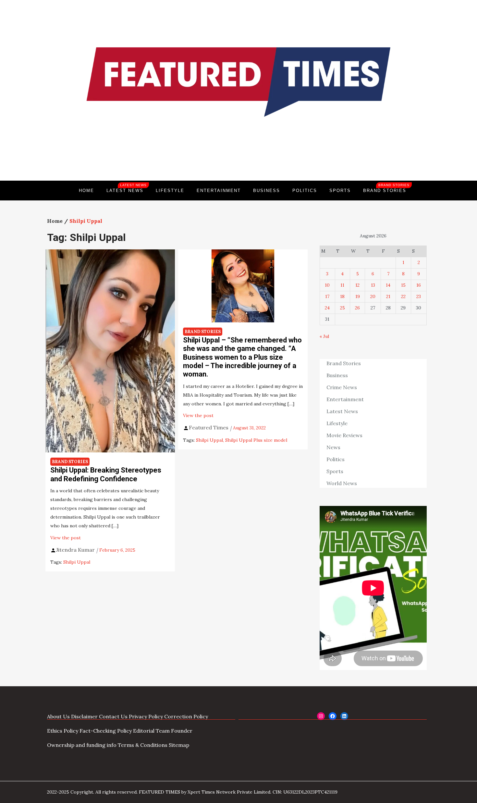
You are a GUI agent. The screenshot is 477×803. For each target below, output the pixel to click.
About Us (58, 716)
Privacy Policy (146, 716)
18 (342, 296)
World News (341, 483)
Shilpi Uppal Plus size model (256, 440)
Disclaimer (84, 716)
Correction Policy (186, 716)
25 (342, 308)
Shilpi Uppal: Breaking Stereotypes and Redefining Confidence (105, 474)
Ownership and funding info (81, 745)
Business (266, 190)
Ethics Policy (62, 730)
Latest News (126, 188)
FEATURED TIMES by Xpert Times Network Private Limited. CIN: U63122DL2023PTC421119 (238, 792)
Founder (181, 730)
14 (388, 285)
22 (403, 296)
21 (388, 296)
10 (327, 285)
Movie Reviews (344, 435)
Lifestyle (170, 190)
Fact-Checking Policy (106, 730)
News (333, 447)
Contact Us (113, 716)
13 (373, 285)
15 (403, 285)
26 (357, 308)
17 (327, 296)
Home (86, 190)
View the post (65, 538)
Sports (340, 190)
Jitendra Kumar (75, 549)
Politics (304, 190)
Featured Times (238, 158)
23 (418, 296)
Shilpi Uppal (76, 562)
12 (357, 285)
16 (418, 285)
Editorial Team (151, 730)
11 (342, 285)
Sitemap (179, 745)
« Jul (324, 336)
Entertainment (219, 190)
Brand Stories (386, 188)
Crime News (341, 387)
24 (327, 308)
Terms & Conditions (142, 745)
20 (372, 296)
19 (357, 296)
